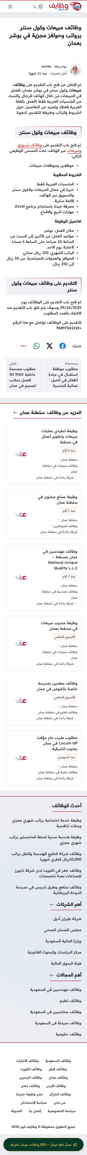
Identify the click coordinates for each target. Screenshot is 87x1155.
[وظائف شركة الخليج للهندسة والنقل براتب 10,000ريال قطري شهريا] (43, 856)
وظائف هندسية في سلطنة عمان (59, 594)
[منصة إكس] (49, 346)
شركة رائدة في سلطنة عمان (55, 477)
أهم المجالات (69, 975)
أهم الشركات (69, 904)
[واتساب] (36, 346)
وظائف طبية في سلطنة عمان (57, 772)
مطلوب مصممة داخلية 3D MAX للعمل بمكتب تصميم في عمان (22, 377)
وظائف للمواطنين (65, 526)
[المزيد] (23, 346)
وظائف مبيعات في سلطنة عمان (59, 468)
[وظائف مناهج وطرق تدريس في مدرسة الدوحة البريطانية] (43, 889)
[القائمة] (10, 6)
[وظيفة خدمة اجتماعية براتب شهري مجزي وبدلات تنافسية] (43, 823)
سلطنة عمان (32, 412)
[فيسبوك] (62, 346)
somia (46, 66)
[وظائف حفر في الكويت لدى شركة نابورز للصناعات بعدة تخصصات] (43, 873)
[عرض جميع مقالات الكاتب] (75, 70)
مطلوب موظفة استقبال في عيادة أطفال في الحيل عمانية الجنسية (63, 377)
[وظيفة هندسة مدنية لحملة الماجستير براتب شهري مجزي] (43, 839)
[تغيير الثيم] (37, 6)
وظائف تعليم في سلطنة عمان (57, 712)
